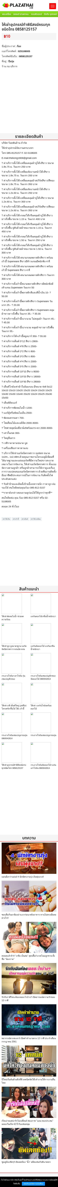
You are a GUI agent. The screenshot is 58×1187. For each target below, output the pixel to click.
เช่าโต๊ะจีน (6, 519)
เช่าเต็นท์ (25, 519)
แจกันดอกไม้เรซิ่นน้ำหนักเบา (43, 616)
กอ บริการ (12, 66)
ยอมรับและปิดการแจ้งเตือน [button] (33, 1184)
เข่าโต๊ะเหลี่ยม (36, 519)
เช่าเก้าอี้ (16, 519)
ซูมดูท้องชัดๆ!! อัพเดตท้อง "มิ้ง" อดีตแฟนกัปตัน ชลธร (26, 1162)
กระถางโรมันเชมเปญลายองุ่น (43, 735)
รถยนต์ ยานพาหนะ (21, 14)
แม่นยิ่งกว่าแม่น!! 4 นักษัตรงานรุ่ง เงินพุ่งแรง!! (23, 877)
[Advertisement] (29, 100)
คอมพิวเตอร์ (36, 14)
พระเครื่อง (6, 14)
